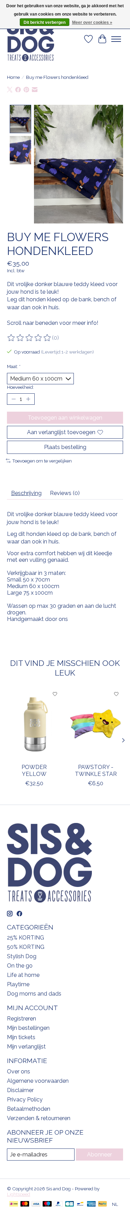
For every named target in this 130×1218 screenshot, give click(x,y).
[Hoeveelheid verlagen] (13, 399)
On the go (20, 965)
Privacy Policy (25, 1099)
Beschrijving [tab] (26, 493)
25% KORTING (25, 937)
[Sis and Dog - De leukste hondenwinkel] (30, 39)
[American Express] (91, 1204)
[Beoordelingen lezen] (29, 338)
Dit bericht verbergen (45, 22)
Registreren (21, 1018)
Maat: (13, 366)
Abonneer (99, 1154)
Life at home (23, 975)
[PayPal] (58, 1204)
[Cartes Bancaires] (69, 1204)
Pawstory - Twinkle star (96, 770)
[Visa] (36, 1204)
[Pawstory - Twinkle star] (96, 723)
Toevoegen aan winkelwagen (65, 417)
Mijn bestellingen (28, 1028)
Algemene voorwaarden (38, 1081)
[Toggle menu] (116, 39)
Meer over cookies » (92, 22)
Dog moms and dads (34, 993)
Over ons (18, 1071)
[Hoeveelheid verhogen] (28, 399)
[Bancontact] (80, 1204)
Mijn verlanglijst (26, 1046)
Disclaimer (20, 1090)
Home (13, 77)
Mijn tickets (21, 1037)
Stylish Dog (21, 956)
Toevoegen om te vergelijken (42, 461)
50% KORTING (25, 947)
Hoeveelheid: (20, 387)
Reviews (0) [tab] (65, 493)
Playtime (18, 984)
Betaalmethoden (28, 1109)
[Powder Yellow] (34, 723)
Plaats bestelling (65, 447)
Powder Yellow (34, 770)
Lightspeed (18, 1194)
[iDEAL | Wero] (13, 1204)
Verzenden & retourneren (38, 1118)
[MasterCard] (24, 1204)
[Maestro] (47, 1204)
